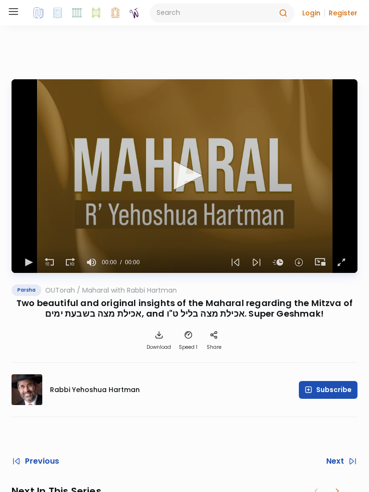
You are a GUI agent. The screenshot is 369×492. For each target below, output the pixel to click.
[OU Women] (134, 13)
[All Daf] (115, 13)
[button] (311, 13)
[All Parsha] (96, 13)
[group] (91, 262)
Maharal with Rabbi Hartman (129, 290)
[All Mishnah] (57, 13)
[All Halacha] (77, 13)
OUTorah (60, 290)
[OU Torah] (38, 13)
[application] (184, 176)
